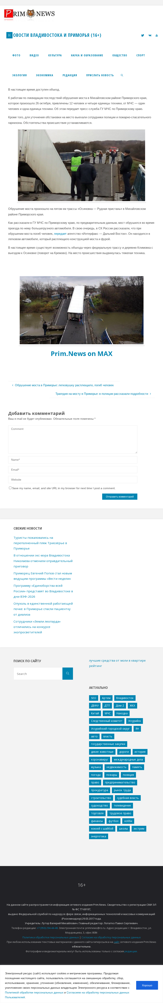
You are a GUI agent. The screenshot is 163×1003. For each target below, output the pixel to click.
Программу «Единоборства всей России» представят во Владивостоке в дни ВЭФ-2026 (43, 591)
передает (60, 233)
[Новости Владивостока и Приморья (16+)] (33, 15)
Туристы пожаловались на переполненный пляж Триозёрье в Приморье (40, 543)
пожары (111, 775)
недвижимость (116, 767)
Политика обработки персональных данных (50, 937)
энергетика (98, 836)
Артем (106, 698)
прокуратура (99, 790)
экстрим (139, 828)
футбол (113, 821)
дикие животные (102, 752)
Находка (122, 713)
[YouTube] (156, 35)
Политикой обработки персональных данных (34, 992)
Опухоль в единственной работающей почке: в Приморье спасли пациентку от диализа (43, 608)
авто (94, 736)
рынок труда (122, 790)
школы (123, 828)
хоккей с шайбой (102, 828)
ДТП (107, 705)
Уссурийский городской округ (110, 728)
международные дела (128, 759)
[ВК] (149, 35)
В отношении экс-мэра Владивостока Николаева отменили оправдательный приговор (43, 560)
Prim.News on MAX (82, 353)
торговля (97, 813)
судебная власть (128, 798)
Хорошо (147, 985)
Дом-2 (120, 705)
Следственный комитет (106, 721)
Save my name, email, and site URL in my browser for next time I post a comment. (63, 488)
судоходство (99, 805)
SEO (93, 698)
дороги (124, 752)
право (95, 782)
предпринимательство (120, 782)
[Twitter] (142, 35)
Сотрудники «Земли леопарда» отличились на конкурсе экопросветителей (37, 626)
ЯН (137, 728)
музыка (96, 767)
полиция (128, 775)
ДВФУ (95, 705)
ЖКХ (132, 705)
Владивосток (125, 698)
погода (96, 775)
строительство (101, 798)
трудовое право (120, 813)
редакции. (131, 951)
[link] (122, 75)
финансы (97, 821)
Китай (95, 713)
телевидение (122, 805)
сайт (116, 942)
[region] (81, 984)
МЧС (108, 713)
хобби (128, 821)
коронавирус (99, 759)
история (140, 752)
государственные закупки (108, 744)
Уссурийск (134, 721)
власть (107, 736)
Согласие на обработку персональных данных (111, 937)
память (137, 767)
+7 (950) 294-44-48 (47, 928)
